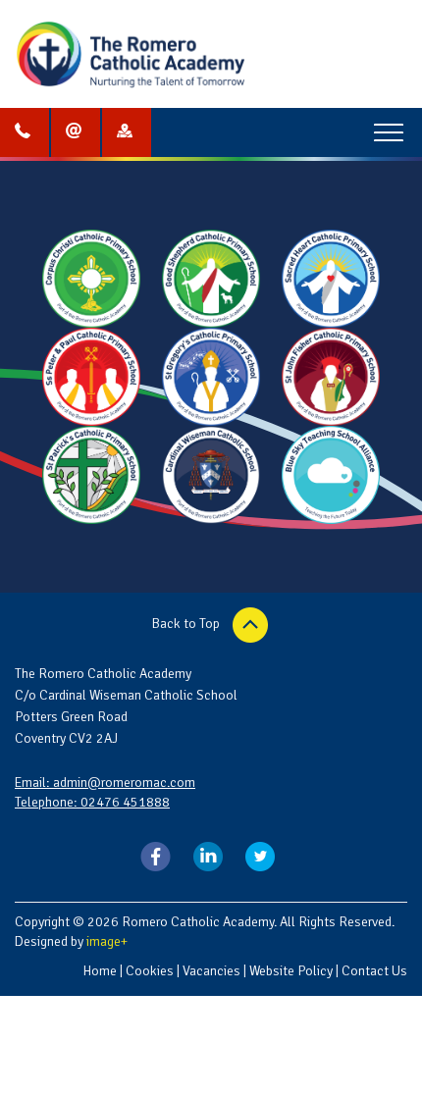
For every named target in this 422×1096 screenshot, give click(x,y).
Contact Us (374, 971)
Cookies (150, 971)
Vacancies (211, 971)
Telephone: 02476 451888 (92, 802)
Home (99, 971)
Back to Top (187, 623)
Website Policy (291, 971)
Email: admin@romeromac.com (105, 782)
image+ (107, 941)
